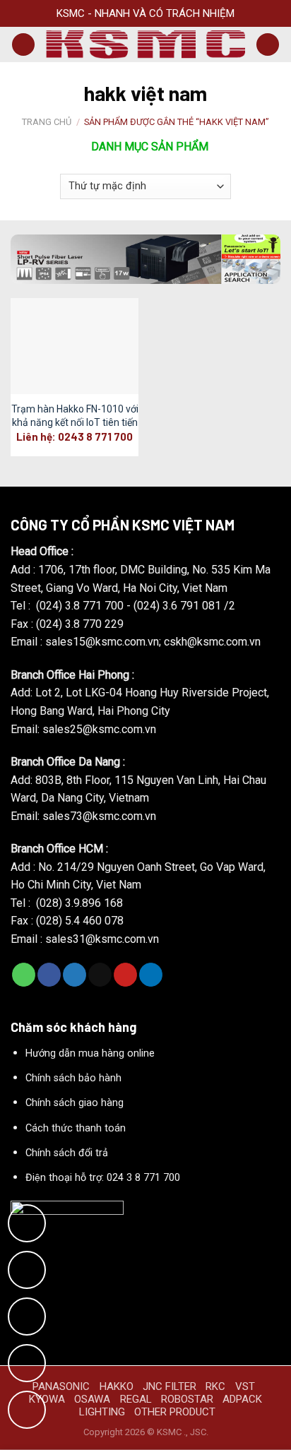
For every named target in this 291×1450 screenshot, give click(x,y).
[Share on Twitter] (74, 975)
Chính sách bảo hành (73, 1078)
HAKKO (116, 1386)
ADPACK (242, 1399)
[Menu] (23, 45)
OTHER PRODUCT (174, 1412)
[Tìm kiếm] (267, 45)
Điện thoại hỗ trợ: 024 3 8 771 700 (102, 1178)
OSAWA (92, 1399)
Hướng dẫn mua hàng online (90, 1053)
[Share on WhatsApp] (23, 975)
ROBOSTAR (187, 1399)
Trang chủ (46, 122)
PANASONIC (61, 1386)
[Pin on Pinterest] (125, 975)
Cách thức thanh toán (75, 1128)
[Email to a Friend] (100, 975)
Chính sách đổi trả (66, 1153)
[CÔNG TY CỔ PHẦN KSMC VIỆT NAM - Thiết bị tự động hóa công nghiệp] (145, 44)
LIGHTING (102, 1412)
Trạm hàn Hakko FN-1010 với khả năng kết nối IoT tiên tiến (74, 415)
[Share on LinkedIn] (150, 975)
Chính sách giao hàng (74, 1103)
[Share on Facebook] (49, 975)
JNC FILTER (169, 1386)
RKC (215, 1386)
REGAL (136, 1399)
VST (245, 1386)
